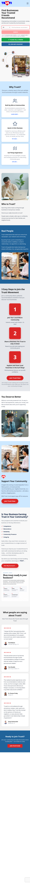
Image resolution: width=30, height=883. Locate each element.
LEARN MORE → (15, 114)
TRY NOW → (15, 139)
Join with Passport (16, 44)
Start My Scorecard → (10, 566)
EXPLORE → (15, 161)
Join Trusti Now (15, 378)
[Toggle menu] (27, 3)
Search (15, 32)
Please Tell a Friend (16, 39)
